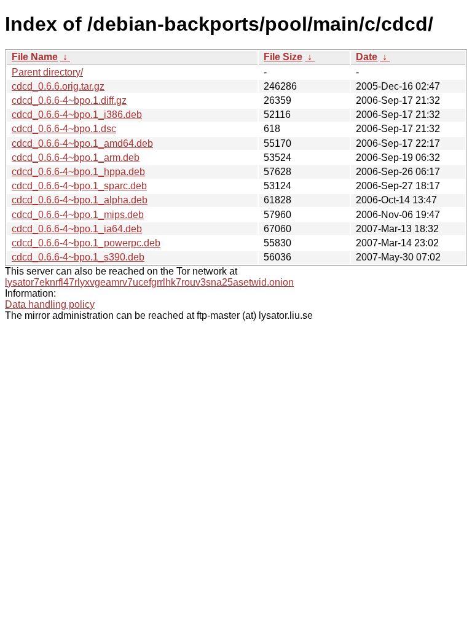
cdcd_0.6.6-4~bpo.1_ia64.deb (77, 229)
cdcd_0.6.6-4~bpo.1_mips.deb (78, 214)
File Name (35, 57)
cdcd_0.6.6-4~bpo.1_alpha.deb (80, 200)
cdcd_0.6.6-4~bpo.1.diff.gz (69, 100)
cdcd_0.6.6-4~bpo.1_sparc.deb (79, 186)
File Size (283, 57)
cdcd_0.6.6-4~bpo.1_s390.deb (78, 257)
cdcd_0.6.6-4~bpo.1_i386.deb (77, 114)
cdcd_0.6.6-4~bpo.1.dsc (64, 128)
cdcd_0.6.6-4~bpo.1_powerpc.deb (86, 243)
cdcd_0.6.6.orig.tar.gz (58, 86)
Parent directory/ (47, 72)
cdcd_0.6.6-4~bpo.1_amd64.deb (82, 143)
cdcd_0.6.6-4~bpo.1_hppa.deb (78, 171)
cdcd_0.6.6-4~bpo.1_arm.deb (76, 157)
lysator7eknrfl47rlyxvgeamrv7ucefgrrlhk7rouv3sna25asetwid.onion (149, 282)
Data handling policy (50, 304)
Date (366, 57)
